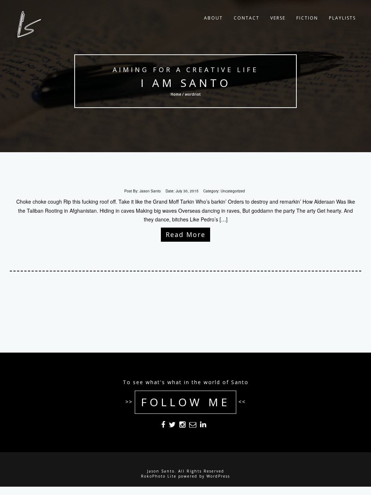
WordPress (218, 476)
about (213, 18)
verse (277, 18)
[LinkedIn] (203, 425)
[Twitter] (172, 425)
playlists (342, 18)
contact (246, 18)
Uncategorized (233, 191)
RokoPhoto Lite (158, 476)
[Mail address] (192, 425)
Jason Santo (150, 191)
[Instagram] (182, 425)
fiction (307, 18)
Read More (185, 234)
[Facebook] (163, 425)
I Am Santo (185, 82)
